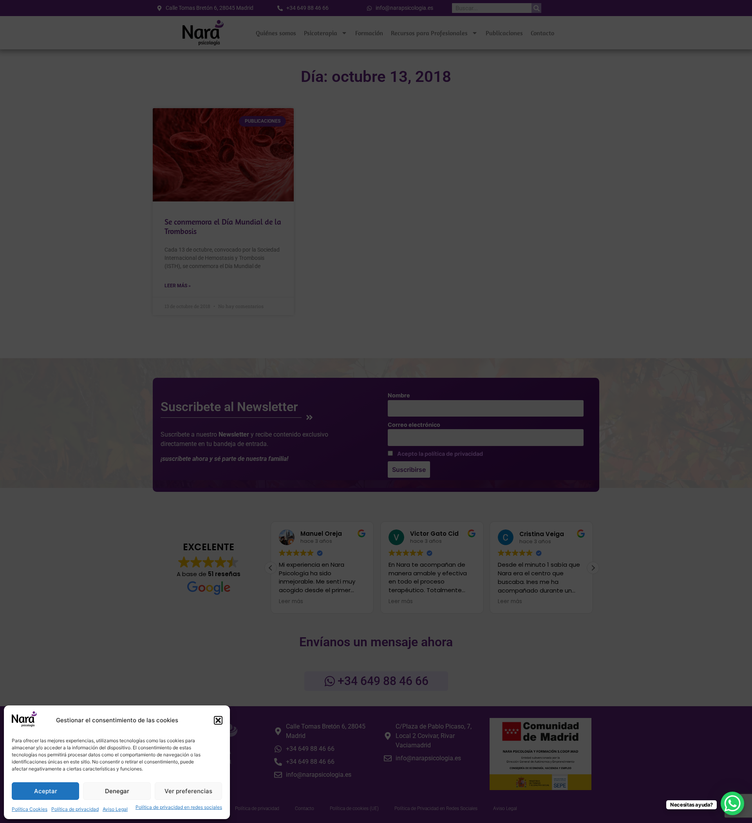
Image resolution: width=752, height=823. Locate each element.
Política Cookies (29, 809)
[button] (218, 720)
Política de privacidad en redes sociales (179, 807)
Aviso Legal (115, 809)
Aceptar (45, 791)
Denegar (117, 791)
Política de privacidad (75, 809)
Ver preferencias (188, 791)
